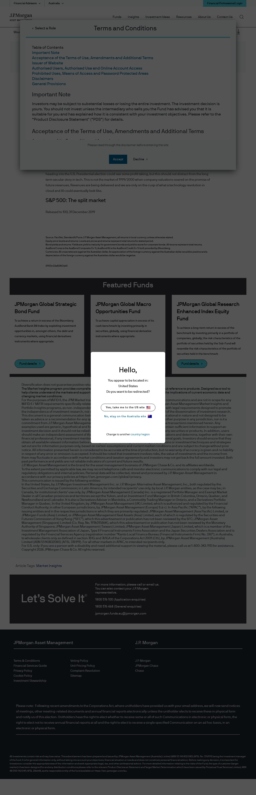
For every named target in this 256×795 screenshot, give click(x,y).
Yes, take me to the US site (125, 407)
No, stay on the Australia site (125, 416)
